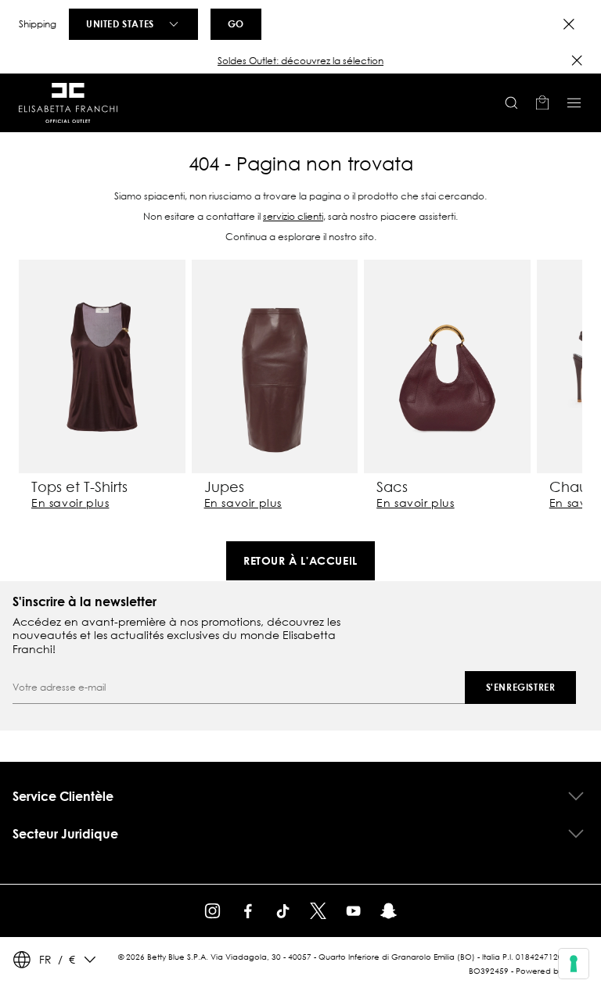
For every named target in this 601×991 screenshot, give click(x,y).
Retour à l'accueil (300, 560)
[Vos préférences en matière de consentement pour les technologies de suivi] (573, 963)
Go (236, 23)
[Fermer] (576, 60)
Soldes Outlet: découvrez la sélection (300, 60)
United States (120, 23)
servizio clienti (293, 216)
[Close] (568, 24)
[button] (300, 61)
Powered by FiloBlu (552, 971)
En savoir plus (70, 503)
